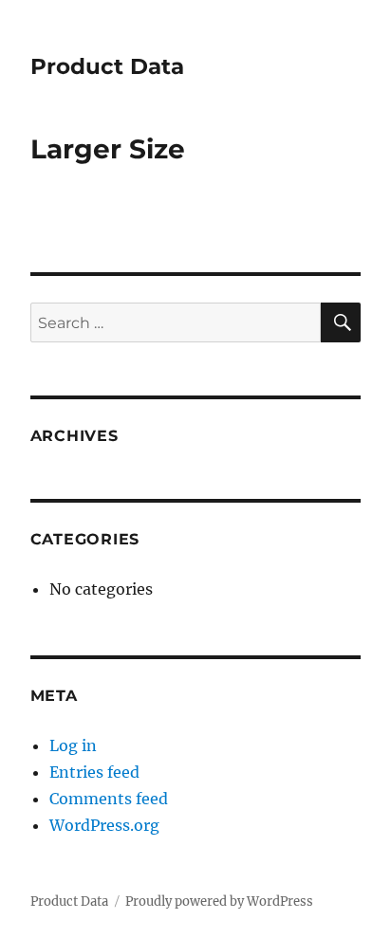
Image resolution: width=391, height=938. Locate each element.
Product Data (107, 66)
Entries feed (94, 772)
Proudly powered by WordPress (219, 901)
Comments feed (108, 798)
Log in (73, 745)
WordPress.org (104, 825)
